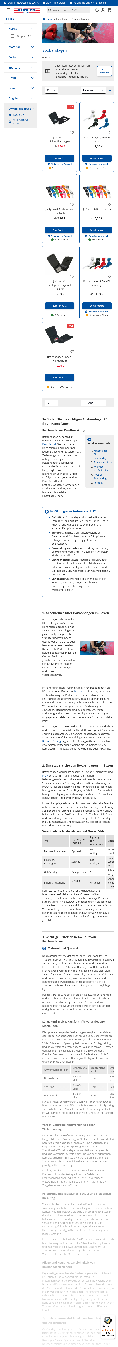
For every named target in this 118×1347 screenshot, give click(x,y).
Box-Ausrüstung (51, 741)
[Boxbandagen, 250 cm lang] (97, 120)
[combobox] (68, 10)
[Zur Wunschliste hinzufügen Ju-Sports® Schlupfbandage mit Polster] (72, 276)
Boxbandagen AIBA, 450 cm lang (96, 283)
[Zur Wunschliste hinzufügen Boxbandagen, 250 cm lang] (109, 132)
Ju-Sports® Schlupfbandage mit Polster (59, 285)
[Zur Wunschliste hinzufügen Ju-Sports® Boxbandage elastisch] (72, 204)
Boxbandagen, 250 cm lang (97, 139)
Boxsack (79, 691)
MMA (45, 775)
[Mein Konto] (103, 10)
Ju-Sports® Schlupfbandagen (59, 139)
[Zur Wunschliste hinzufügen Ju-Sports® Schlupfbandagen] (72, 132)
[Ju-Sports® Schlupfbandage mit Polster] (60, 263)
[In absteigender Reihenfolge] (110, 90)
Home (50, 19)
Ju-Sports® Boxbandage (97, 209)
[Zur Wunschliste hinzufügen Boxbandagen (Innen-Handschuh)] (72, 352)
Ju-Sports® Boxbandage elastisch (59, 211)
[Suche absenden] (49, 10)
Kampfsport (62, 19)
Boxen (75, 19)
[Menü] (113, 1317)
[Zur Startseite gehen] (27, 10)
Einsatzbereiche (103, 462)
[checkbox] (23, 36)
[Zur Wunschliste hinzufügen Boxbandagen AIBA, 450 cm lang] (109, 276)
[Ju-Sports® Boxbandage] (97, 191)
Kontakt (98, 482)
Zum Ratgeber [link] (104, 71)
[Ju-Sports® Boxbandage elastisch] (60, 191)
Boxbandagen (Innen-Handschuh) (59, 358)
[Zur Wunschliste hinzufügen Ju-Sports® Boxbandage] (109, 204)
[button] (20, 28)
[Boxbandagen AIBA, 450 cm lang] (97, 263)
